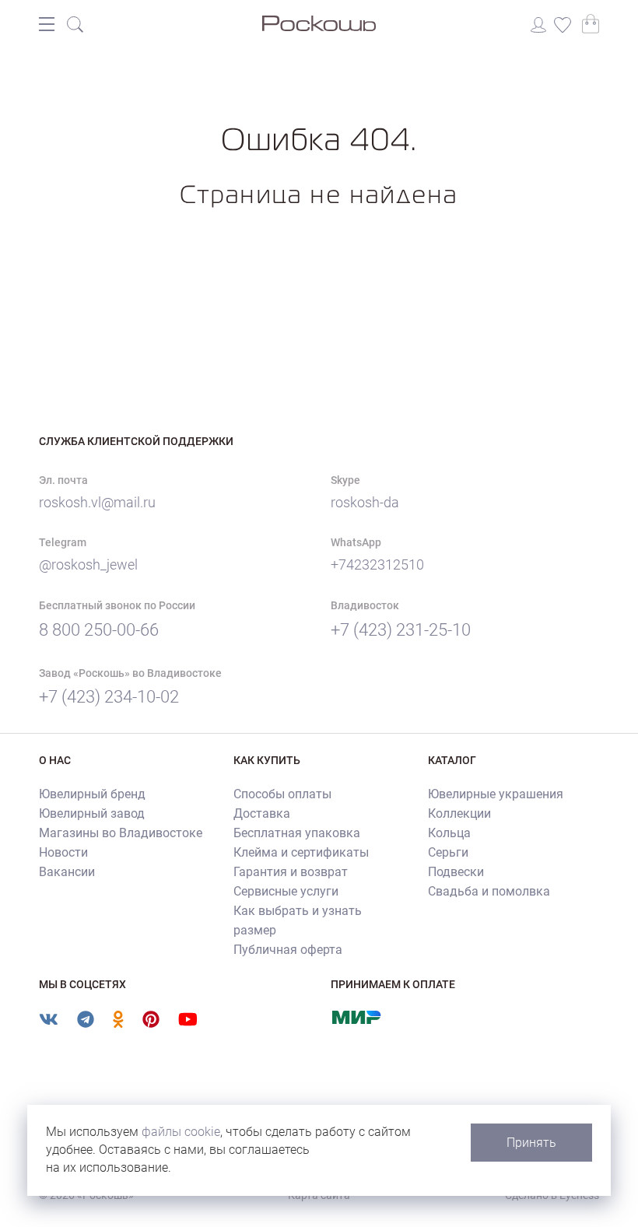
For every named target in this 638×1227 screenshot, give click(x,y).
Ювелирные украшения (495, 794)
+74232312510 (377, 564)
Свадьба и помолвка (489, 891)
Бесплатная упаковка (296, 833)
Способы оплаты (282, 794)
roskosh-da (365, 502)
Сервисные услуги (285, 891)
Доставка (261, 813)
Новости (63, 852)
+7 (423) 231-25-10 (401, 630)
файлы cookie (181, 1131)
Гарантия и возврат (290, 871)
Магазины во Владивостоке (120, 833)
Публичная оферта (287, 949)
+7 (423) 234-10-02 (109, 696)
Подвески (456, 871)
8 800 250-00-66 (99, 630)
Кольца (449, 833)
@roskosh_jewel (88, 564)
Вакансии (67, 871)
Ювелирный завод (92, 813)
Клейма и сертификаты (301, 852)
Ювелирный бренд (92, 794)
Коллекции (459, 813)
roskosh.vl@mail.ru (97, 502)
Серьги (448, 852)
